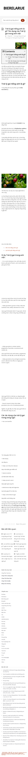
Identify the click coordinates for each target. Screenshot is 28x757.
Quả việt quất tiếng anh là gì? (13, 250)
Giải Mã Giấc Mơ (5, 619)
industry (3, 626)
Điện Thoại (3, 610)
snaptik (12, 753)
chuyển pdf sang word (11, 754)
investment (4, 628)
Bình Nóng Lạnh (5, 599)
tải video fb (7, 753)
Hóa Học (3, 621)
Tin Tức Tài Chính (5, 648)
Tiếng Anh (9, 36)
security (3, 639)
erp (2, 614)
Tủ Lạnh (3, 653)
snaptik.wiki (20, 753)
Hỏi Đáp (3, 623)
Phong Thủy (4, 637)
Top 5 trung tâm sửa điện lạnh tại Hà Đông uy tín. (14, 674)
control (3, 608)
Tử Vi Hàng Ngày (5, 657)
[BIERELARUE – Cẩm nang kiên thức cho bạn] (14, 8)
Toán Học (3, 650)
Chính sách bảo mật (5, 603)
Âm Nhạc (3, 594)
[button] (23, 20)
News (2, 632)
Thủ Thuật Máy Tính (5, 641)
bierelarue (3, 596)
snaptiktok (3, 754)
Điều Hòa (3, 612)
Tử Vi (2, 655)
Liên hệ (10, 752)
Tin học (3, 646)
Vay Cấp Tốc (15, 752)
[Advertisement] (14, 107)
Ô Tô (2, 635)
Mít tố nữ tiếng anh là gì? (12, 247)
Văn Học (3, 659)
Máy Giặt (3, 630)
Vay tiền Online (21, 752)
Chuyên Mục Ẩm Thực (6, 605)
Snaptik (18, 754)
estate (2, 617)
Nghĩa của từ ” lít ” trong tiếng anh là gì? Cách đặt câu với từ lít (6, 536)
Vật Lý (2, 662)
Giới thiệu (4, 752)
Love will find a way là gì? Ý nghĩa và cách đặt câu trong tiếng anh (7, 546)
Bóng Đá (3, 601)
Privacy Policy (6, 680)
